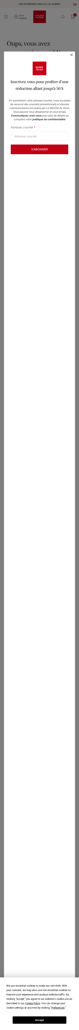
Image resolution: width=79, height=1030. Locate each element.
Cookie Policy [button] (32, 1003)
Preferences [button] (58, 1007)
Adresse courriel (23, 127)
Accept (39, 1020)
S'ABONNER (39, 149)
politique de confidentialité (48, 119)
